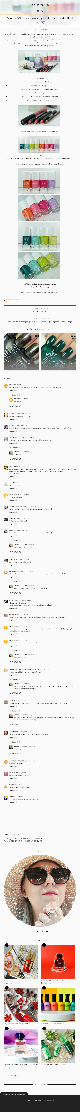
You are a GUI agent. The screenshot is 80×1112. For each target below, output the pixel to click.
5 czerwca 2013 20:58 (31, 761)
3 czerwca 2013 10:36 (42, 669)
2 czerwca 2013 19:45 (26, 571)
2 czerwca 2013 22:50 (22, 626)
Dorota (11, 784)
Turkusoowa (13, 600)
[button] (21, 9)
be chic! (10, 301)
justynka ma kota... (16, 506)
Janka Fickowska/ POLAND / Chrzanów (22, 669)
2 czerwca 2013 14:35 (21, 425)
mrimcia (12, 796)
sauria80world (14, 571)
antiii (16, 452)
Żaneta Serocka (15, 437)
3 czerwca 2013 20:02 (28, 654)
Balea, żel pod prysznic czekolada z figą (57, 322)
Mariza (17, 301)
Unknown (12, 385)
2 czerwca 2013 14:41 (17, 482)
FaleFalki (12, 518)
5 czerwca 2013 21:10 (27, 773)
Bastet (11, 425)
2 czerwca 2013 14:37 (27, 437)
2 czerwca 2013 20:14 (25, 600)
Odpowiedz (13, 390)
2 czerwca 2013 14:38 (22, 466)
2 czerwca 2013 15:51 (29, 506)
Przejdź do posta (22, 367)
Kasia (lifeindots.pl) (16, 413)
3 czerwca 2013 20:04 (28, 452)
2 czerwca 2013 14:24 (22, 385)
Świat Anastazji (15, 773)
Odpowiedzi (16, 395)
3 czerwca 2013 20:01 (28, 715)
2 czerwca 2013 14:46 (22, 494)
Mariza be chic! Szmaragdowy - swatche (22, 322)
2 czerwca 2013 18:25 (20, 530)
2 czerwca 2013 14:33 (30, 413)
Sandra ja (12, 614)
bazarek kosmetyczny (16, 761)
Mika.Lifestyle (14, 732)
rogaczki (12, 466)
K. (9, 482)
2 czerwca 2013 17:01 (22, 518)
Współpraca (49, 1100)
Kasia (11, 700)
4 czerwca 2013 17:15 (26, 732)
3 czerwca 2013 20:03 (28, 544)
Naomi (11, 530)
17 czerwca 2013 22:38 (22, 796)
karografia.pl (45, 1108)
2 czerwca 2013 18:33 (22, 559)
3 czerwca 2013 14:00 (20, 700)
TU (48, 37)
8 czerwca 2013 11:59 (21, 784)
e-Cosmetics (40, 5)
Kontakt (37, 1100)
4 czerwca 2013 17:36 (28, 746)
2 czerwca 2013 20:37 (22, 614)
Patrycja (12, 559)
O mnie (28, 1100)
